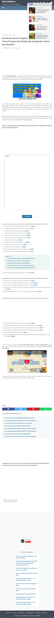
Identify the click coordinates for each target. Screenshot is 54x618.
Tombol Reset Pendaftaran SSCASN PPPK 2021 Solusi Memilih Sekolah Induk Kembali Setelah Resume (26, 563)
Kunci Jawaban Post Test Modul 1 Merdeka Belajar (18, 263)
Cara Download (20, 612)
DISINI (33, 226)
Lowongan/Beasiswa (30, 612)
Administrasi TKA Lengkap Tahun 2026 (26, 594)
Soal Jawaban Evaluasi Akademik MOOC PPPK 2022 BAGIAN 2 (21, 267)
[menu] (3, 8)
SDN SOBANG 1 (9, 1)
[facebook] (8, 409)
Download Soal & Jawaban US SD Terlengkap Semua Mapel (20, 265)
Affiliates (38, 612)
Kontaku (14, 612)
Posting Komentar (16, 48)
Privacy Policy (44, 612)
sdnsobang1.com (11, 75)
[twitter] (21, 409)
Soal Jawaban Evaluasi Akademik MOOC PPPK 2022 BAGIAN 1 (21, 258)
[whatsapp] (45, 409)
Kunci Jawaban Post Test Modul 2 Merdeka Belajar (18, 261)
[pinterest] (33, 409)
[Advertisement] (27, 22)
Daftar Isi (9, 612)
